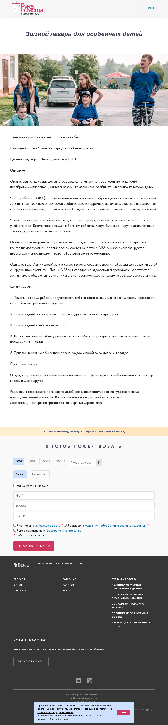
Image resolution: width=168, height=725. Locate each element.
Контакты (20, 590)
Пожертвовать (31, 661)
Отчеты (18, 584)
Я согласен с (39, 525)
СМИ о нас (69, 579)
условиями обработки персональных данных (115, 525)
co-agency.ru (148, 709)
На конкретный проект (32, 486)
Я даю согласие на (48, 530)
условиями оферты (47, 525)
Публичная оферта (124, 579)
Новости (68, 590)
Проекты (19, 579)
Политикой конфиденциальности (55, 712)
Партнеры (68, 584)
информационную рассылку (62, 530)
